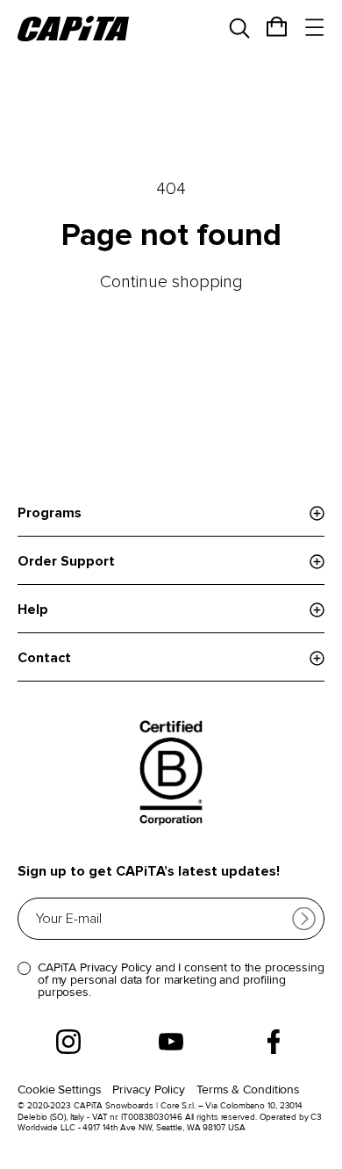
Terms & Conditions (248, 1089)
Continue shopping (171, 282)
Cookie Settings (60, 1089)
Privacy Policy (148, 1089)
